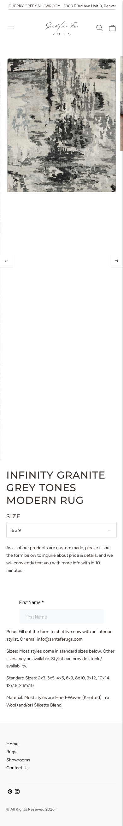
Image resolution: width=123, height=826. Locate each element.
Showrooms (18, 760)
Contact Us (17, 768)
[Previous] (6, 260)
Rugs (11, 751)
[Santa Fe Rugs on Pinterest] (10, 792)
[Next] (116, 260)
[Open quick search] (99, 28)
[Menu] (10, 28)
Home (12, 744)
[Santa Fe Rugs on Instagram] (17, 792)
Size (13, 516)
